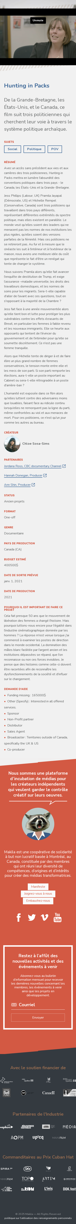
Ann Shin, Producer (17, 485)
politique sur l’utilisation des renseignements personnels (38, 1218)
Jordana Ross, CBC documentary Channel (32, 466)
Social (12, 149)
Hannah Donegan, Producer (23, 475)
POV (54, 149)
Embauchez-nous (38, 900)
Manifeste (38, 886)
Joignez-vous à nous (38, 893)
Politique (34, 149)
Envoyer (38, 1017)
